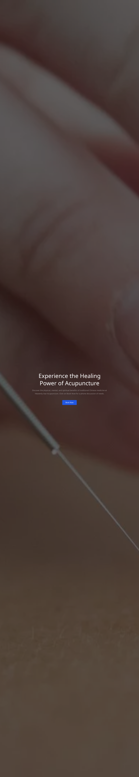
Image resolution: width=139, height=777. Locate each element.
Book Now (69, 402)
